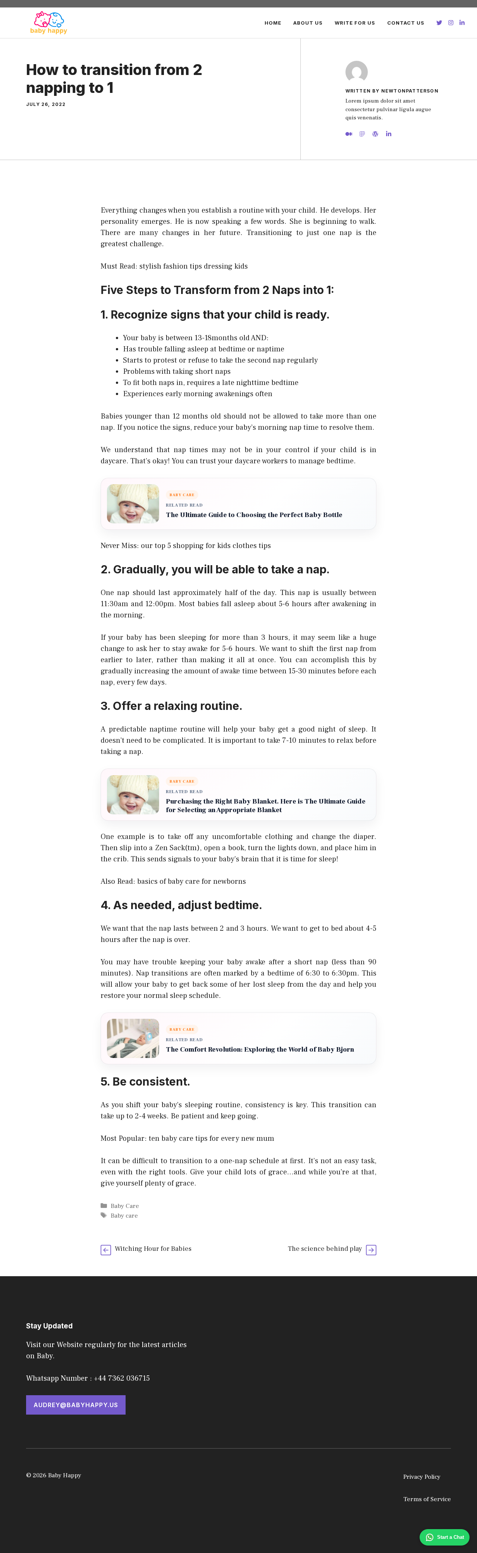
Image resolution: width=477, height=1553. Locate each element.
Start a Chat (450, 1537)
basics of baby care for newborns (191, 881)
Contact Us (405, 23)
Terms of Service (427, 1499)
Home (273, 23)
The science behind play (325, 1248)
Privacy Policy (421, 1477)
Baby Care (125, 1206)
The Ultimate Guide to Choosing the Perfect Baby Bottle (254, 515)
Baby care (124, 1216)
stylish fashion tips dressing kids (193, 266)
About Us (308, 23)
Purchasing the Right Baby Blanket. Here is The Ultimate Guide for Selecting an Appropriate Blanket (266, 805)
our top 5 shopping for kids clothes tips (206, 546)
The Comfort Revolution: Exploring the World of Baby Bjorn (260, 1049)
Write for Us (355, 23)
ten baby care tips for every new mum (211, 1138)
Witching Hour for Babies (153, 1248)
